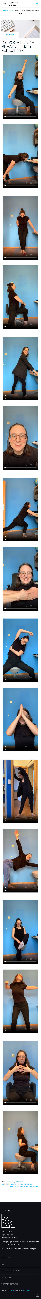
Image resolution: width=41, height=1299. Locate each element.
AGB (2, 1264)
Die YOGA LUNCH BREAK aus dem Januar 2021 (17, 1184)
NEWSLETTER (6, 1277)
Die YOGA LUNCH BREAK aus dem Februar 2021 (17, 46)
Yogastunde (10, 34)
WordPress (26, 1290)
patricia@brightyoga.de (9, 1237)
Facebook (21, 1249)
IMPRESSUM (5, 1258)
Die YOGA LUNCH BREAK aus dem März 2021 (24, 1186)
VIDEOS (11, 10)
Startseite (5, 10)
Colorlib (11, 1290)
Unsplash (20, 1182)
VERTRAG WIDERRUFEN (9, 1284)
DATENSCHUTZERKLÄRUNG (10, 1271)
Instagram (33, 1249)
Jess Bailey (11, 1182)
